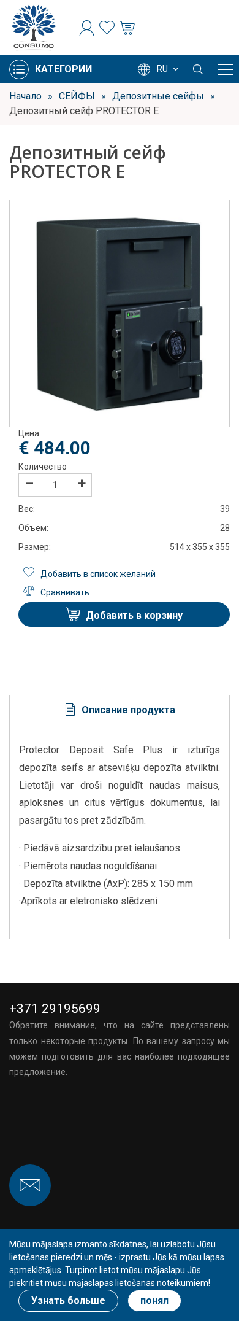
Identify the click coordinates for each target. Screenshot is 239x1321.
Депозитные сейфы (158, 96)
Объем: (33, 528)
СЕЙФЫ (77, 96)
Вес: (26, 509)
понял (154, 1300)
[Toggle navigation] (225, 69)
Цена (28, 433)
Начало (25, 96)
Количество (42, 466)
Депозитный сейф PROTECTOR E (84, 111)
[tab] (119, 709)
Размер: (34, 547)
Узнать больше (68, 1300)
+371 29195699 (55, 1008)
